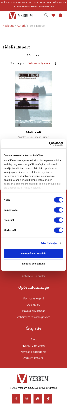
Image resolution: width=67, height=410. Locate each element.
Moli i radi (33, 132)
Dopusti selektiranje (33, 263)
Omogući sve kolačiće (33, 253)
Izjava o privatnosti (33, 310)
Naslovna (8, 25)
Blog (34, 339)
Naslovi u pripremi (33, 345)
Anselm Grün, (26, 137)
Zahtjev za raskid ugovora (33, 317)
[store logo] (21, 15)
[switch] (58, 209)
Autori (21, 25)
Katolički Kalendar (33, 276)
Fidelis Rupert (41, 137)
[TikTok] (48, 398)
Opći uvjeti (33, 304)
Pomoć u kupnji (33, 298)
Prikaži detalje (48, 243)
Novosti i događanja (33, 351)
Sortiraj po (17, 63)
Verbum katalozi (33, 358)
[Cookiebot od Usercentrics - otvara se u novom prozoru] (49, 144)
